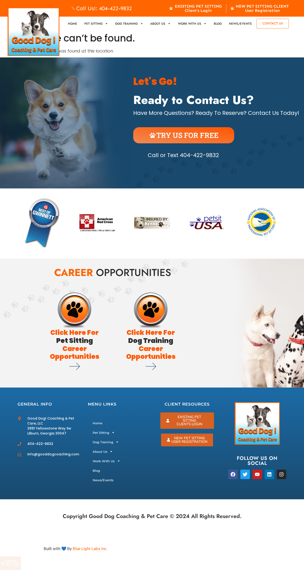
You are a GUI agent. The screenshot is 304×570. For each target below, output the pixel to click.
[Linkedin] (269, 474)
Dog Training (126, 23)
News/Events (240, 23)
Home (72, 23)
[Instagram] (281, 474)
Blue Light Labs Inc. (90, 548)
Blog (218, 23)
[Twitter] (245, 474)
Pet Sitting (93, 23)
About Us (157, 23)
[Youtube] (257, 474)
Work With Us (189, 23)
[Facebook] (233, 474)
